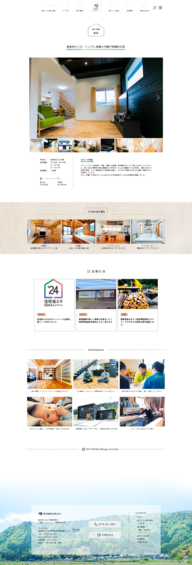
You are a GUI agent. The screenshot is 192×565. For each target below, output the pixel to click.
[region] (49, 7)
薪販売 (124, 314)
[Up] (186, 559)
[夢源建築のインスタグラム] (160, 8)
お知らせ (41, 314)
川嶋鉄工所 (135, 561)
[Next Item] (158, 97)
